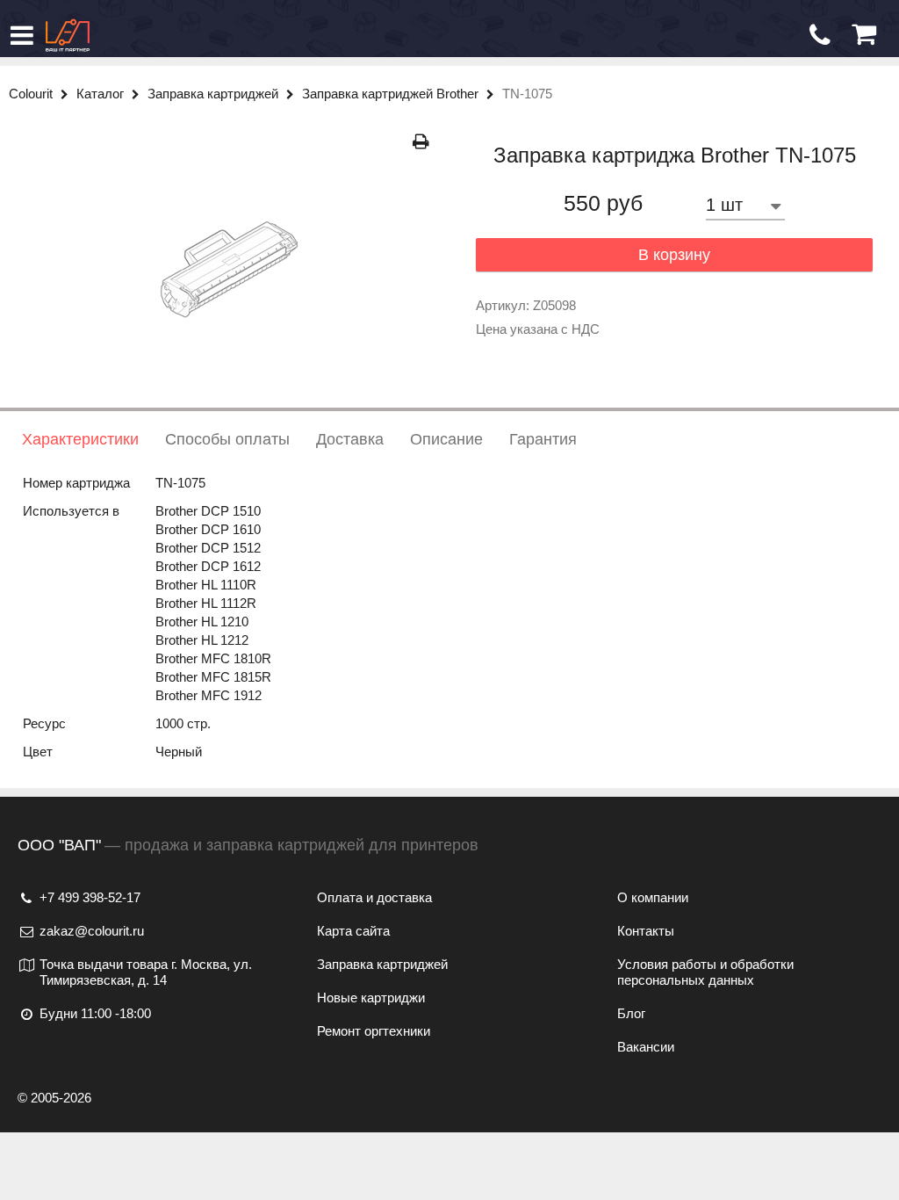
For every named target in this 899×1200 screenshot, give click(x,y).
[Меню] (22, 35)
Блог (631, 1013)
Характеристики (80, 439)
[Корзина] (864, 34)
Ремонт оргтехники (373, 1030)
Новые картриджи (371, 997)
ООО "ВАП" (59, 845)
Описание (446, 439)
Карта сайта (353, 930)
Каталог (101, 93)
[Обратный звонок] (820, 35)
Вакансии (645, 1046)
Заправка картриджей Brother (392, 93)
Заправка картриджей (214, 93)
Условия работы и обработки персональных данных (705, 972)
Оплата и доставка (374, 897)
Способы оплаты (227, 439)
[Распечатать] (421, 142)
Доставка (350, 439)
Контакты (645, 930)
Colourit (32, 93)
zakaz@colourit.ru (92, 930)
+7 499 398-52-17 (90, 897)
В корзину (674, 255)
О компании (652, 897)
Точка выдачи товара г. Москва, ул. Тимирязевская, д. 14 (146, 972)
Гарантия (543, 439)
